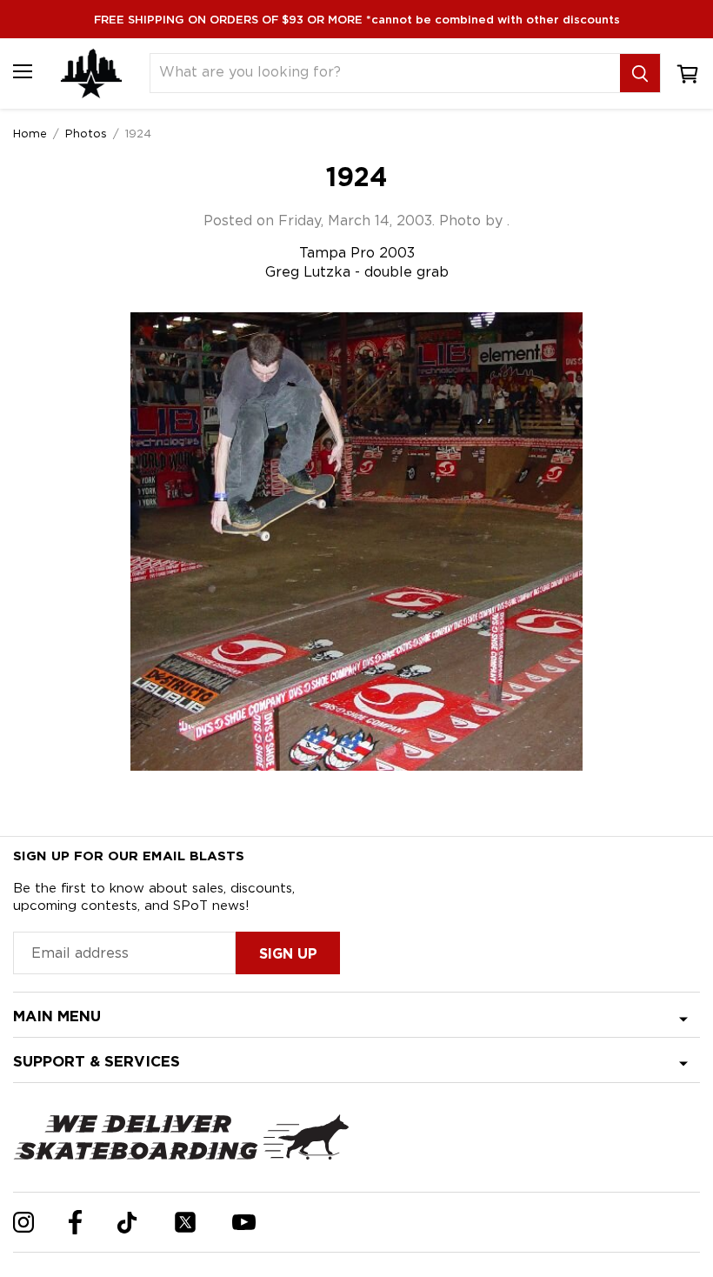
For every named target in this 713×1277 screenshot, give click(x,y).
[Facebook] (75, 1222)
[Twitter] (185, 1222)
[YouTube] (244, 1222)
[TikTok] (127, 1223)
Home (30, 133)
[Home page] (91, 73)
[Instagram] (23, 1222)
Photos (86, 133)
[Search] (640, 73)
